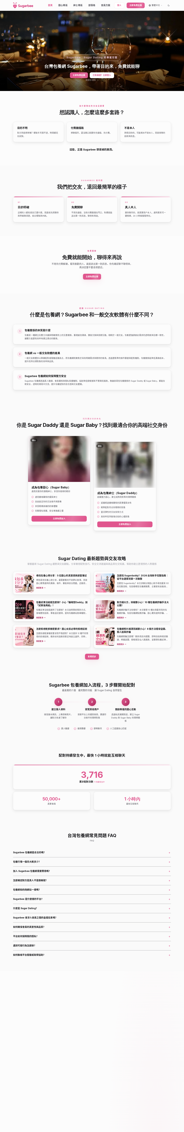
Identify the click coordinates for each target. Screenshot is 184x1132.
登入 (119, 5)
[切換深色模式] (168, 5)
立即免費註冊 (135, 5)
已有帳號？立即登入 (102, 75)
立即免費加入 (59, 518)
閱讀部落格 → (92, 80)
